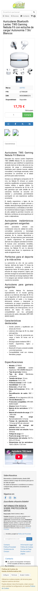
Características (10, 144)
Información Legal (27, 545)
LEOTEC (22, 88)
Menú (7, 16)
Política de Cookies (27, 547)
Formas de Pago (26, 549)
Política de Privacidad (24, 534)
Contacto (25, 16)
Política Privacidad (10, 547)
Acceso (16, 16)
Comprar (27, 115)
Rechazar (14, 575)
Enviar (29, 539)
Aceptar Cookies (24, 575)
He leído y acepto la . (18, 534)
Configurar (6, 575)
